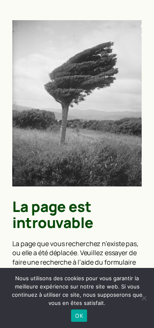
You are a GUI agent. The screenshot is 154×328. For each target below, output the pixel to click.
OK (79, 315)
